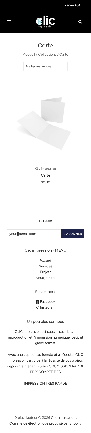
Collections (47, 54)
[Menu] (9, 22)
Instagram (47, 307)
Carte (45, 175)
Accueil (29, 54)
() (72, 5)
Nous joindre (45, 278)
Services (45, 266)
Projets (45, 272)
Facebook (47, 301)
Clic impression (45, 168)
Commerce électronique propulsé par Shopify (45, 423)
